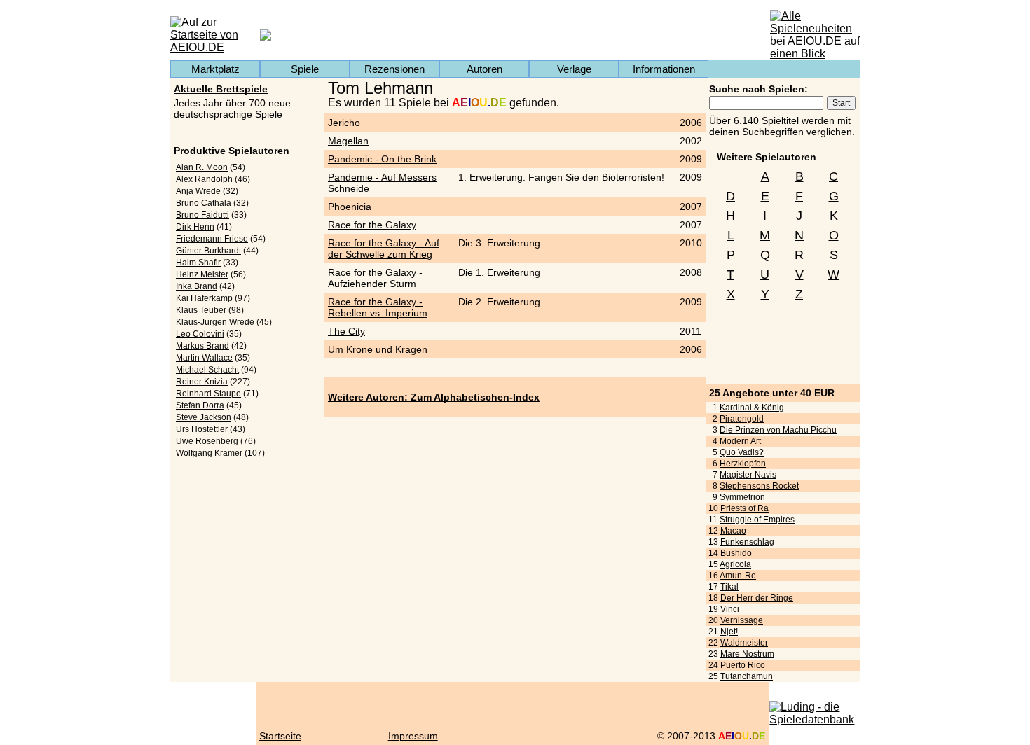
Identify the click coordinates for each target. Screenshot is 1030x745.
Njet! (729, 631)
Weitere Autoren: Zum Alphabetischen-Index (434, 397)
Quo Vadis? (742, 452)
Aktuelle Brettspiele (221, 89)
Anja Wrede (198, 191)
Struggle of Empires (757, 519)
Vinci (729, 609)
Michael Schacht (207, 370)
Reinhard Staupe (208, 393)
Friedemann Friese (212, 239)
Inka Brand (196, 286)
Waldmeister (744, 643)
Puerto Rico (742, 665)
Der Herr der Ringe (756, 598)
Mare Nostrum (747, 654)
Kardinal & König (752, 407)
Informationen (664, 69)
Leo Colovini (200, 334)
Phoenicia (349, 206)
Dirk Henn (195, 227)
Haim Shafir (198, 262)
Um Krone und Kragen (377, 349)
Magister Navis (748, 475)
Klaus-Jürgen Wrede (215, 322)
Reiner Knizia (202, 382)
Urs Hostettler (202, 429)
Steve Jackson (203, 417)
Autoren (484, 69)
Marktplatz (215, 69)
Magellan (348, 140)
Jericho (344, 122)
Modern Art (740, 441)
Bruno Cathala (203, 203)
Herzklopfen (743, 463)
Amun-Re (738, 575)
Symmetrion (742, 497)
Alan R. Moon (202, 167)
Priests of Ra (744, 508)
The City (346, 331)
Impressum (413, 735)
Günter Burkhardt (208, 251)
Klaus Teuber (201, 310)
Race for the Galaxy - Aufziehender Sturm (375, 278)
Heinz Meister (202, 274)
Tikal (729, 587)
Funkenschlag (747, 542)
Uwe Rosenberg (207, 441)
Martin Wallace (204, 358)
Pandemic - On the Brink (382, 159)
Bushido (736, 553)
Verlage (574, 69)
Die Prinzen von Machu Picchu (778, 430)
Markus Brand (202, 346)
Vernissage (741, 620)
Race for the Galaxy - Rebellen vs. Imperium (377, 307)
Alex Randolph (204, 179)
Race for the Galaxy (372, 224)
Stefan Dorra (200, 405)
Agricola (735, 564)
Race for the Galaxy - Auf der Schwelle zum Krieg (383, 248)
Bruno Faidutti (202, 215)
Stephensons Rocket (759, 486)
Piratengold (742, 419)
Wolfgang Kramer (209, 453)
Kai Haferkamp (204, 298)
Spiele (305, 69)
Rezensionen (394, 69)
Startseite (280, 735)
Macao (733, 531)
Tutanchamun (746, 676)
